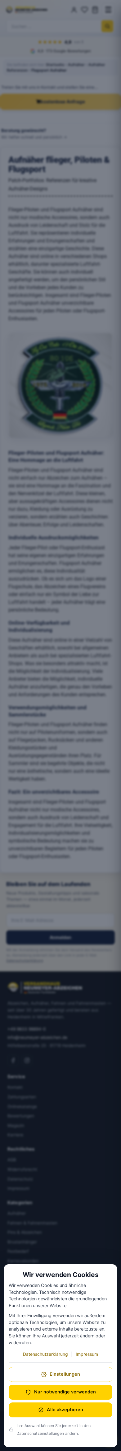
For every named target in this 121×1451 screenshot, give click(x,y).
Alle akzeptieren (65, 1409)
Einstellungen (65, 1374)
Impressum (87, 1354)
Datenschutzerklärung (45, 1354)
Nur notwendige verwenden (65, 1392)
